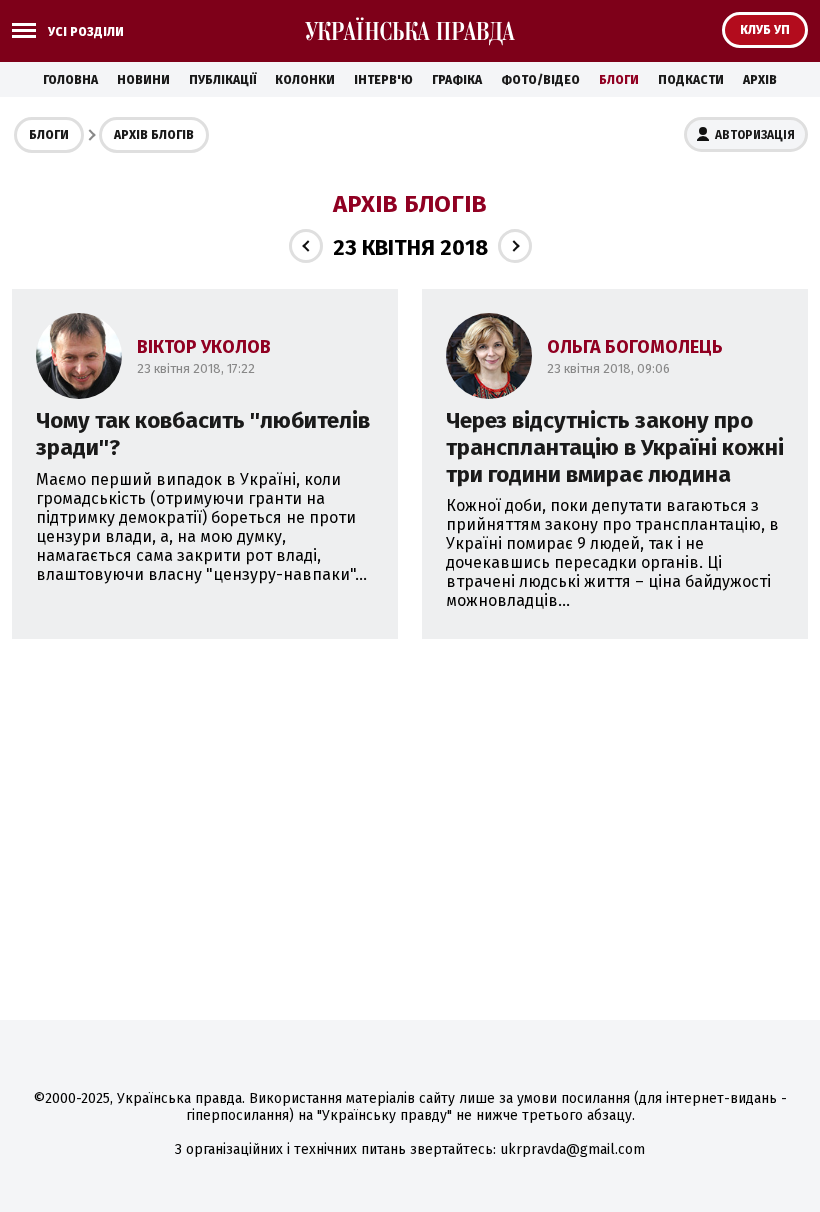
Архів (760, 80)
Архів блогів (154, 135)
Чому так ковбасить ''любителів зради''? (203, 434)
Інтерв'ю (383, 80)
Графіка (457, 80)
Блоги (619, 80)
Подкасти (691, 80)
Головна (70, 80)
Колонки (305, 80)
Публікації (222, 80)
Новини (143, 80)
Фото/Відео (540, 80)
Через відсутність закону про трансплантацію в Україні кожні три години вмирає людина (615, 447)
